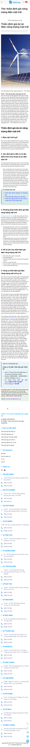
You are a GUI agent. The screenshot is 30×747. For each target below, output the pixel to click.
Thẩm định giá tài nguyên (7, 445)
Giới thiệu (3, 453)
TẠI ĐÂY (16, 383)
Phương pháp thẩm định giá (7, 216)
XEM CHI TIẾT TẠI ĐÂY (15, 382)
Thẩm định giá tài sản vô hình (8, 442)
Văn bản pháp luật (5, 456)
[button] (1, 2)
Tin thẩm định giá (24, 30)
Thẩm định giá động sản (7, 434)
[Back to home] (15, 2)
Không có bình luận (23, 31)
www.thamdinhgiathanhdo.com (13, 399)
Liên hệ (3, 462)
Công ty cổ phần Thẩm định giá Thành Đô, (13, 392)
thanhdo (7, 30)
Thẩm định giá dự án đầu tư (8, 439)
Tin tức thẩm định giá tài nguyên (11, 31)
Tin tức (2, 31)
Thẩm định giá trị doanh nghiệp (9, 437)
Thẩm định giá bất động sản (8, 431)
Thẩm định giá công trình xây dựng (15, 196)
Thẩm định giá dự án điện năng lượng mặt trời (15, 25)
